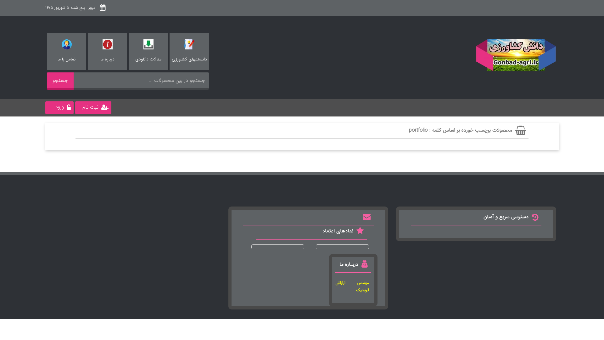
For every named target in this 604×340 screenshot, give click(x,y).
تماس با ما (67, 59)
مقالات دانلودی (148, 59)
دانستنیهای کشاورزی (189, 59)
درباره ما (107, 59)
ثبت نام (90, 107)
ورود (59, 107)
